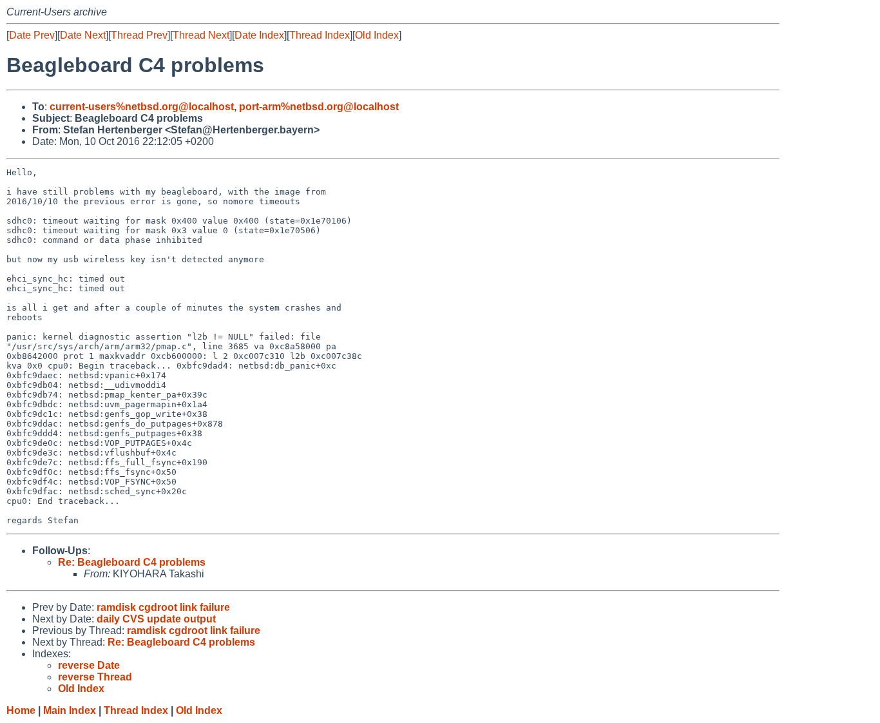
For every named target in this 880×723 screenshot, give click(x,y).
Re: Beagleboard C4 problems (132, 562)
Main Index (69, 710)
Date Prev (32, 35)
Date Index (259, 35)
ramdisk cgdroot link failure (163, 607)
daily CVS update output (156, 618)
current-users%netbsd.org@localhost (142, 106)
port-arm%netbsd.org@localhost (319, 106)
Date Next (83, 35)
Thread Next (201, 35)
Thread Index (319, 35)
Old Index (377, 35)
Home (20, 710)
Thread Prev (139, 35)
